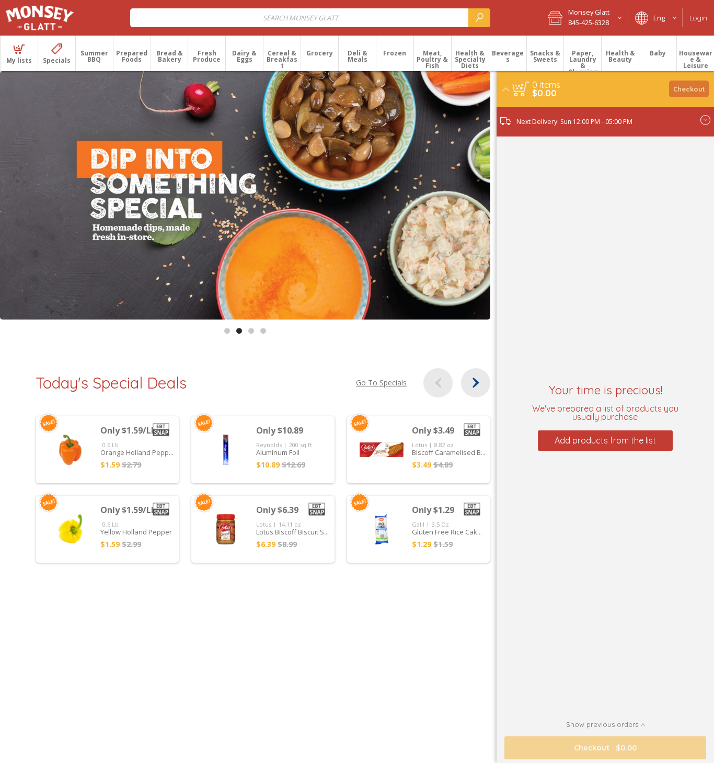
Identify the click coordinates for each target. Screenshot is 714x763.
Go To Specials (381, 382)
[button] (584, 18)
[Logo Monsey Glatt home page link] (40, 18)
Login (698, 18)
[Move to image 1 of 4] (227, 331)
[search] (479, 17)
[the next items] (475, 382)
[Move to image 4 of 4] (263, 331)
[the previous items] (438, 382)
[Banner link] (245, 195)
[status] (546, 85)
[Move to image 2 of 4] (239, 331)
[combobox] (310, 17)
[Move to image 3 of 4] (251, 331)
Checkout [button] (689, 89)
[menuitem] (19, 53)
